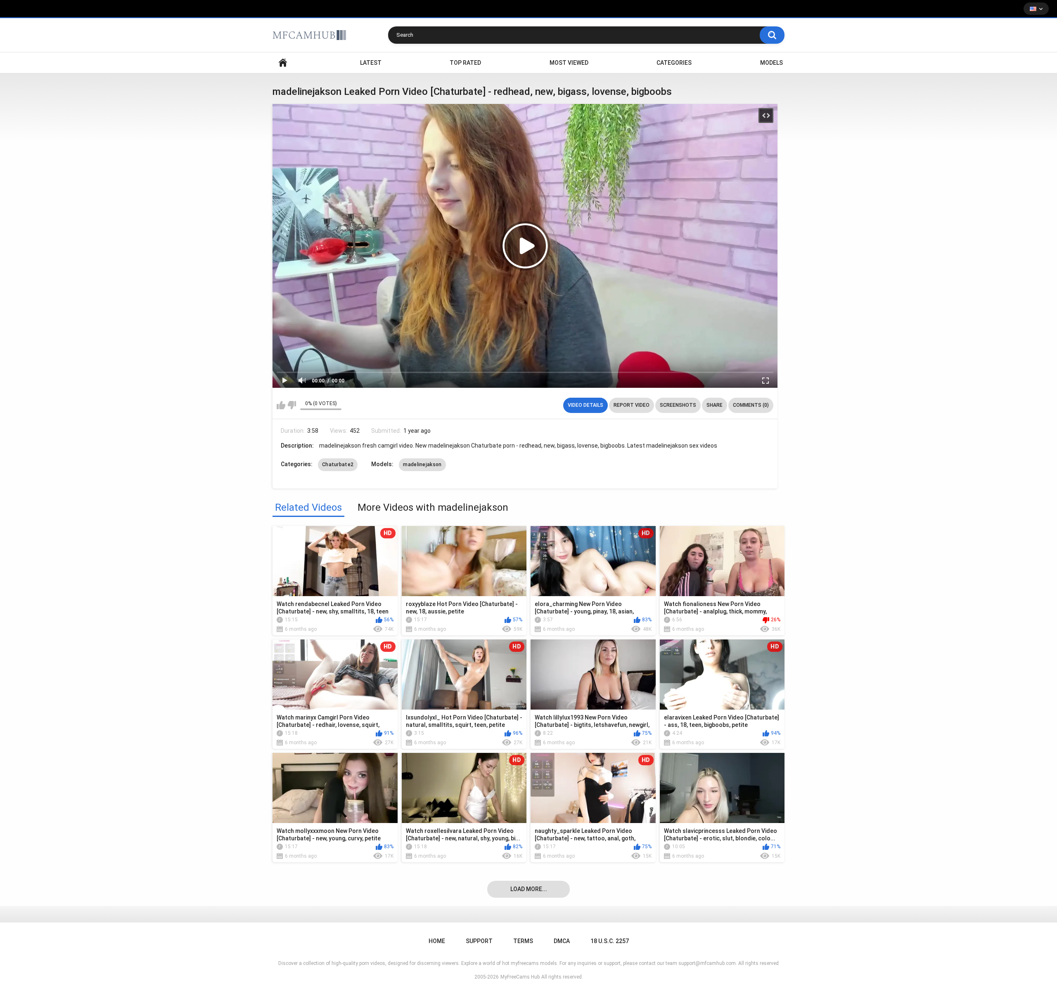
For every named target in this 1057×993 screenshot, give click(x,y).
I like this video (281, 405)
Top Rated (465, 62)
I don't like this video (291, 405)
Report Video (631, 405)
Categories (674, 62)
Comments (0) (751, 405)
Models (771, 62)
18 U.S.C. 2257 (609, 941)
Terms (523, 941)
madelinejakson (422, 464)
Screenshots (678, 405)
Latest (371, 62)
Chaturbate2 (337, 464)
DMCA (562, 941)
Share (714, 405)
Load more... (528, 889)
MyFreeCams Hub (520, 977)
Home (283, 62)
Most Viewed (569, 62)
